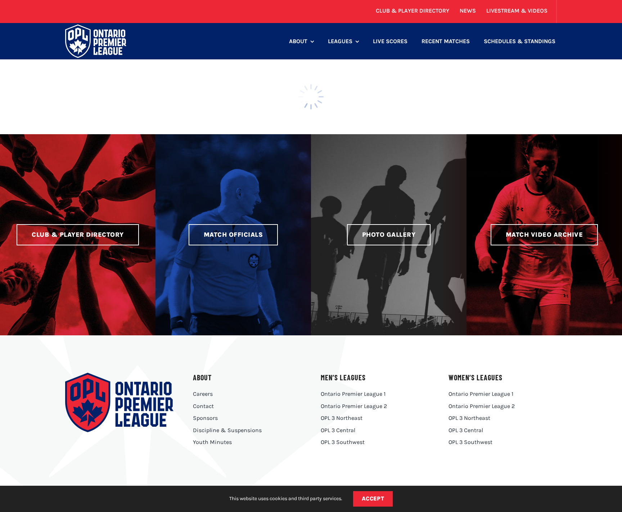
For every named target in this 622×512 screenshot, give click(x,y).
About (202, 377)
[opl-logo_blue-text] (119, 375)
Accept (373, 498)
